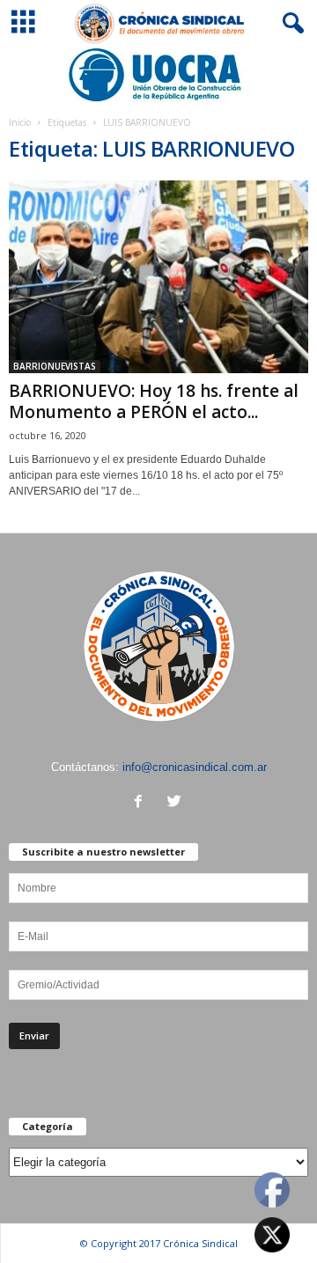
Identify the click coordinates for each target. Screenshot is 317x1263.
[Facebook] (142, 803)
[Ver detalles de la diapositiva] (158, 75)
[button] (289, 23)
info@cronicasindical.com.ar (194, 767)
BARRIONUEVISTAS (54, 366)
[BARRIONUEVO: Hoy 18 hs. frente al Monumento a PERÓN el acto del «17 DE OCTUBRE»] (158, 276)
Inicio (20, 122)
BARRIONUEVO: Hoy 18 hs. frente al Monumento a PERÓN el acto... (154, 401)
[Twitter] (176, 803)
